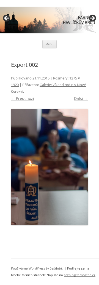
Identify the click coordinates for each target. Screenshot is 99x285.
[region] (49, 20)
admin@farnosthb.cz (79, 275)
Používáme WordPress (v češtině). (37, 268)
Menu (49, 44)
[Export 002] (49, 167)
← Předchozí (22, 98)
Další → (81, 98)
